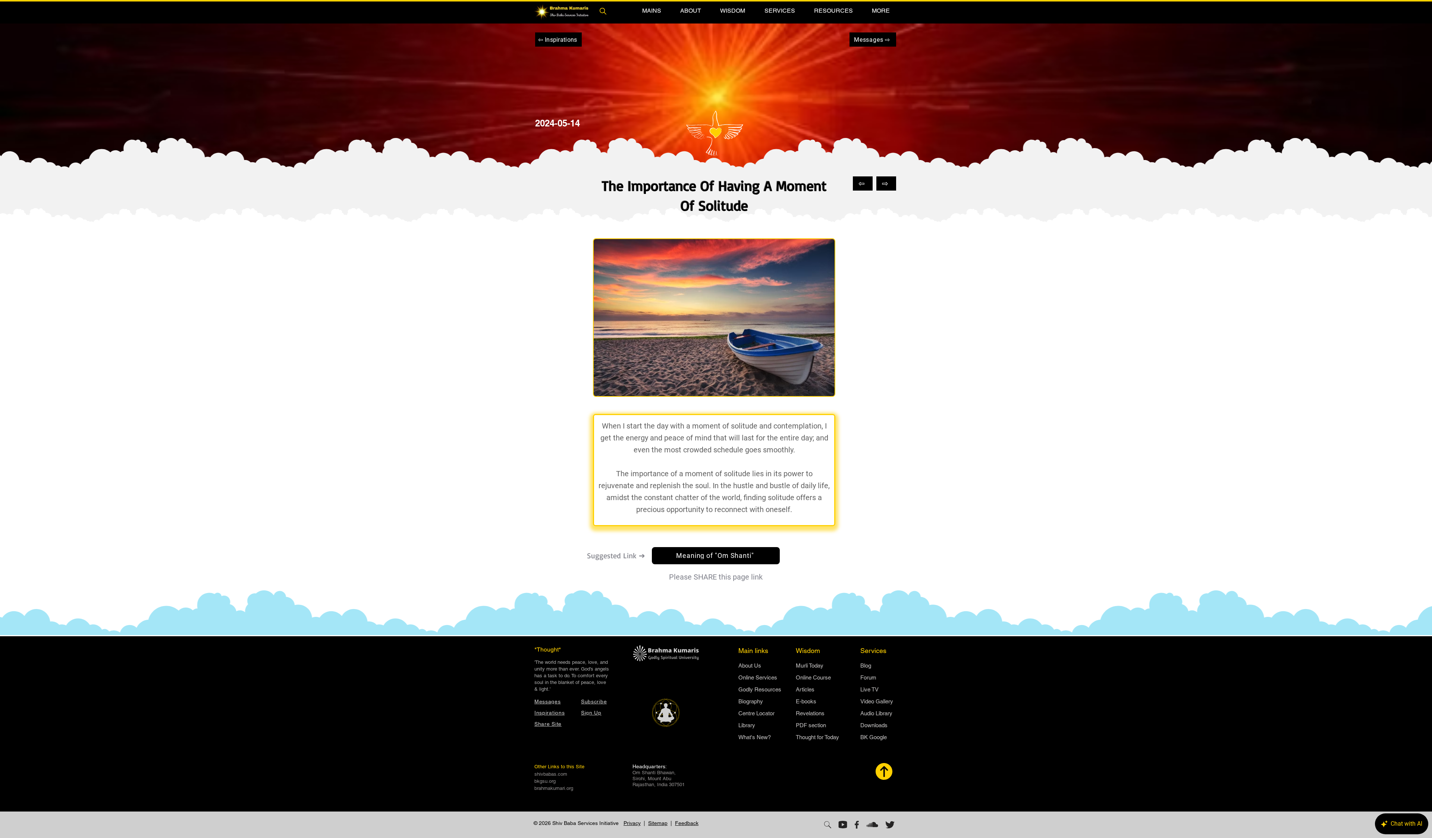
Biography (750, 701)
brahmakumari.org (553, 788)
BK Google (873, 737)
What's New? (754, 737)
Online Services (757, 677)
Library (746, 725)
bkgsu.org (545, 781)
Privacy (632, 823)
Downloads (874, 725)
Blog (865, 665)
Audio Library (876, 713)
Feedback (686, 823)
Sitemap (658, 823)
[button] (651, 10)
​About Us (749, 665)
